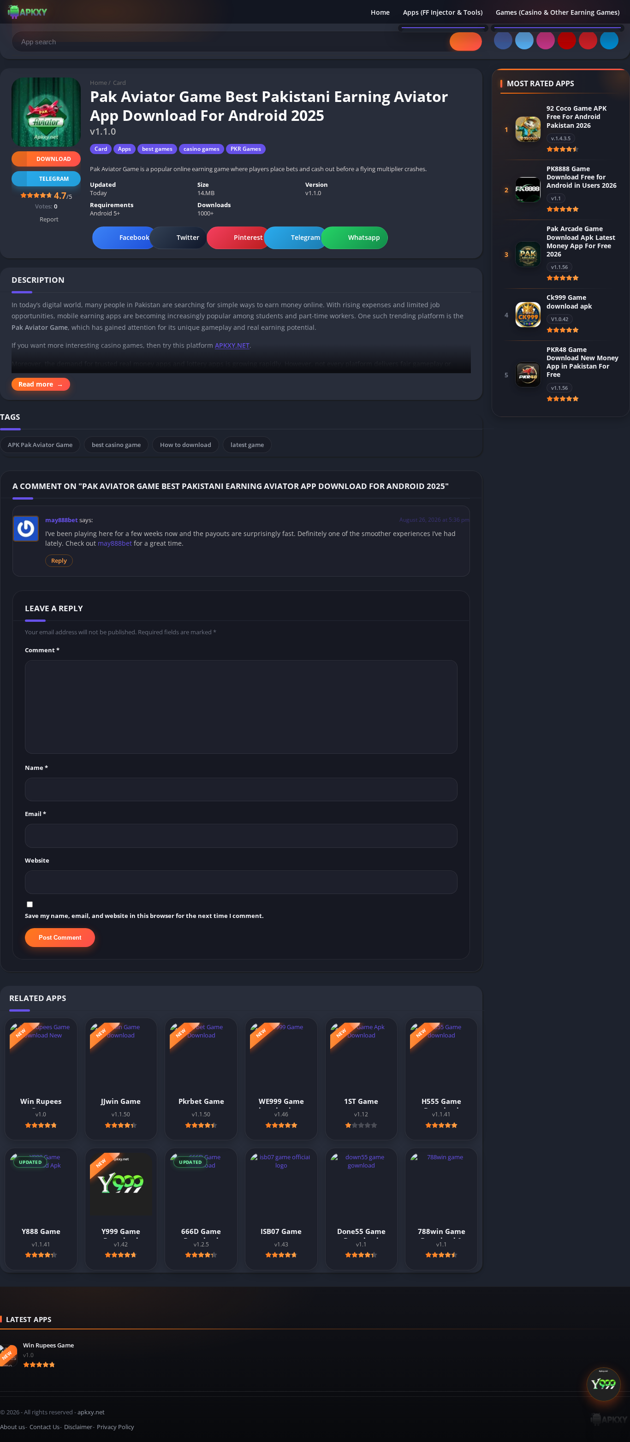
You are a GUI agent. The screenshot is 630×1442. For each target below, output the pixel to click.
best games (157, 149)
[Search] (466, 41)
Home (380, 12)
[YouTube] (567, 40)
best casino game (116, 445)
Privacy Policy (115, 1427)
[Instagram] (545, 40)
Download (53, 159)
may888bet (61, 520)
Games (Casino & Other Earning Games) (557, 12)
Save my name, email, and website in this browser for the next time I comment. (144, 916)
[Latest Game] (604, 1385)
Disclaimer (78, 1427)
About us (12, 1427)
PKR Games (246, 149)
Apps (124, 149)
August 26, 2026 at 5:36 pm (434, 520)
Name (36, 767)
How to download (185, 445)
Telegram (305, 237)
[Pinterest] (588, 40)
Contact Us (44, 1427)
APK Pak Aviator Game (40, 445)
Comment (42, 650)
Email (35, 814)
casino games (202, 149)
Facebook (134, 237)
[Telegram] (609, 40)
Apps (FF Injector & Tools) (442, 12)
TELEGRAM (54, 179)
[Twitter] (524, 40)
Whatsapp (364, 237)
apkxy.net (91, 1412)
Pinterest (248, 237)
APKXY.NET (232, 345)
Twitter (188, 237)
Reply (59, 561)
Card (119, 82)
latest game (247, 445)
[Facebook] (503, 40)
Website (37, 860)
